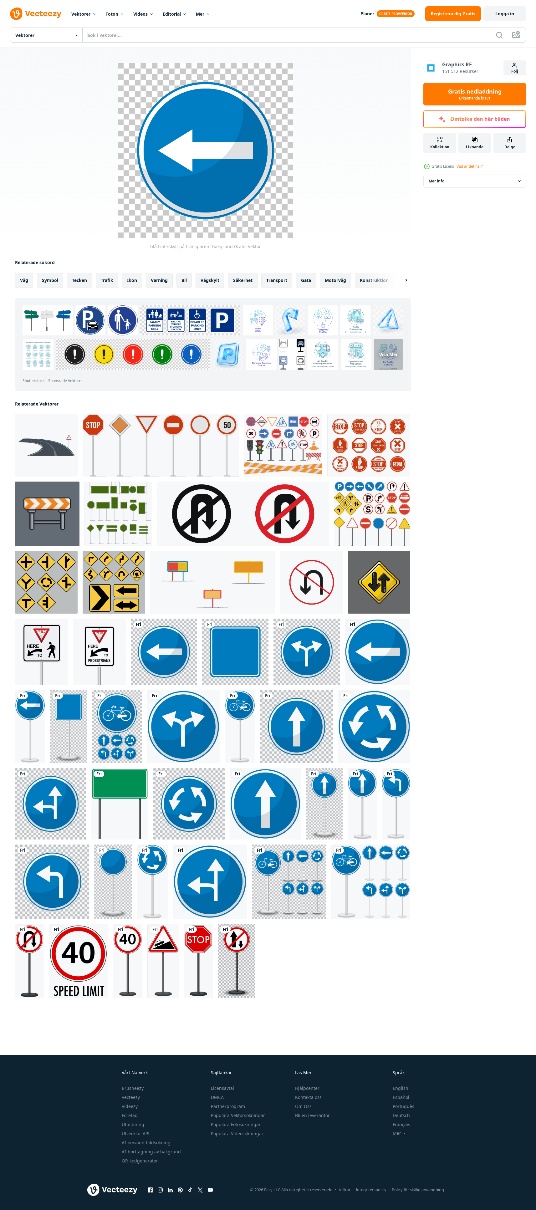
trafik (107, 280)
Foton (111, 14)
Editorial (172, 14)
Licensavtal (222, 1088)
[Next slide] (401, 280)
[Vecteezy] (35, 14)
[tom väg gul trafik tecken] (212, 582)
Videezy (130, 1106)
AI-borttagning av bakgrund (151, 1152)
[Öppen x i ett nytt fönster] (200, 1189)
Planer (367, 14)
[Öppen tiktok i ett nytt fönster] (190, 1189)
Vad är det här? (470, 166)
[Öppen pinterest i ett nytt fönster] (180, 1189)
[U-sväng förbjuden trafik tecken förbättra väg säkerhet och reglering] (243, 514)
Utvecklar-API (136, 1133)
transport (276, 280)
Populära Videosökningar (237, 1133)
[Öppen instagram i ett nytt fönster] (160, 1189)
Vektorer (80, 14)
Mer (200, 14)
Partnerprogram (228, 1106)
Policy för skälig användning (418, 1189)
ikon (132, 280)
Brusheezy (133, 1088)
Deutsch (401, 1115)
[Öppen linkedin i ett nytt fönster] (170, 1189)
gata (306, 280)
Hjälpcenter (307, 1088)
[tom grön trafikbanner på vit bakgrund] (119, 804)
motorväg (335, 280)
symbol (50, 280)
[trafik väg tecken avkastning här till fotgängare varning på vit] (41, 652)
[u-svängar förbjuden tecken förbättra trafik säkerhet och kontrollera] (311, 582)
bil (184, 280)
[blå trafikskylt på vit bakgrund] (377, 652)
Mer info (436, 181)
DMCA (217, 1097)
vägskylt (210, 280)
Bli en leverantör (312, 1115)
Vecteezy (131, 1097)
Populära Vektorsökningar (238, 1115)
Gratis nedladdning (475, 94)
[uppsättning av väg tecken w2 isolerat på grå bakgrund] (46, 582)
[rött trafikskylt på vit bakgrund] (29, 961)
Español (401, 1097)
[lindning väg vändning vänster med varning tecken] (46, 445)
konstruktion (374, 280)
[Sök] (499, 35)
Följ (514, 71)
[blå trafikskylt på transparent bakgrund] (164, 652)
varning (159, 280)
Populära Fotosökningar (236, 1124)
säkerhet (243, 280)
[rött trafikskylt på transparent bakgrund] (236, 961)
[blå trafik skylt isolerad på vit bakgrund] (183, 726)
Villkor (344, 1189)
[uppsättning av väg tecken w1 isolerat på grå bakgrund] (114, 582)
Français (401, 1124)
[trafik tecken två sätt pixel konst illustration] (379, 582)
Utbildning (133, 1124)
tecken (79, 280)
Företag (130, 1115)
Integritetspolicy (371, 1189)
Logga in (504, 14)
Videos (140, 14)
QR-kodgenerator (140, 1161)
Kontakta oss (308, 1097)
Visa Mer (388, 354)
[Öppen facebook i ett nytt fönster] (150, 1189)
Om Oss (303, 1106)
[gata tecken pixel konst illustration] (47, 514)
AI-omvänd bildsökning (146, 1143)
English (400, 1088)
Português (403, 1106)
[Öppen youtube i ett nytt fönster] (210, 1189)
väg (24, 280)
